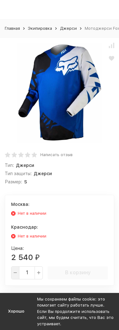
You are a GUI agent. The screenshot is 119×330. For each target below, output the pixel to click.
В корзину (78, 273)
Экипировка (40, 28)
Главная (12, 28)
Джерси (68, 28)
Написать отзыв (56, 154)
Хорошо (16, 311)
